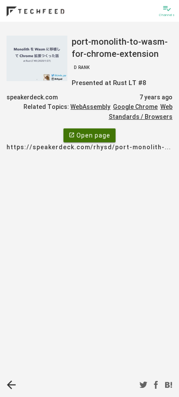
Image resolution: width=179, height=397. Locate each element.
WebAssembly (90, 106)
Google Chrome (135, 106)
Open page (89, 135)
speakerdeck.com (32, 97)
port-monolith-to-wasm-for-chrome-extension (120, 53)
